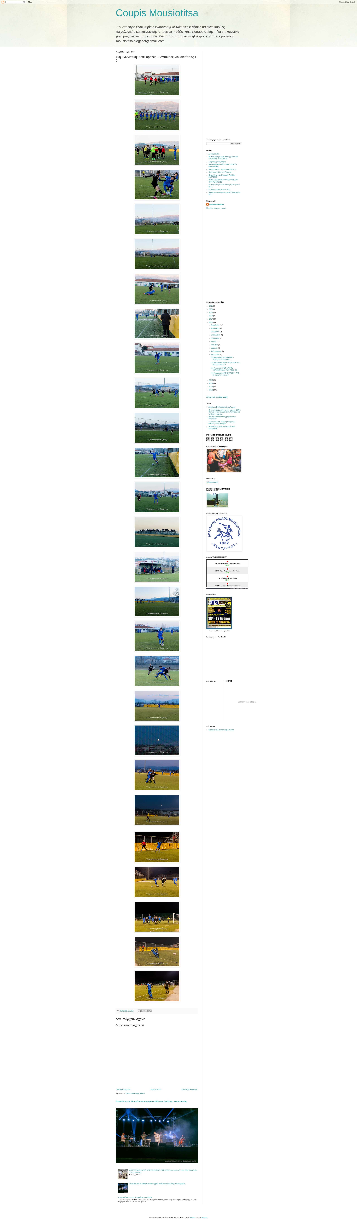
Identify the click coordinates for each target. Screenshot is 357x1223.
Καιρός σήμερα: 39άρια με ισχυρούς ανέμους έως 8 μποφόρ (221, 423)
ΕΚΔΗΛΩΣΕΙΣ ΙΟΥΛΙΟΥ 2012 (219, 190)
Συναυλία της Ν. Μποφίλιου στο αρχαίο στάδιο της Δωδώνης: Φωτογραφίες (151, 1101)
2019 (211, 313)
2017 (211, 319)
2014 (211, 383)
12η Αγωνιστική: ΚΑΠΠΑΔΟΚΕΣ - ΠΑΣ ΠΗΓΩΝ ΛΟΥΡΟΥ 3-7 (225, 374)
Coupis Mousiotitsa (157, 12)
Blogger (205, 1218)
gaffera (192, 1218)
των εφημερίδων (224, 631)
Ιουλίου (214, 341)
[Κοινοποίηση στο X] (144, 1010)
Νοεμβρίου (215, 328)
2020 (211, 309)
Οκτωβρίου (215, 332)
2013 (211, 387)
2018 (211, 316)
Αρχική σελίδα (155, 1089)
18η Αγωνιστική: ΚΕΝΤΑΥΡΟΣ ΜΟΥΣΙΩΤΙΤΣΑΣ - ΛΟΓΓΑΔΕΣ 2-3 (224, 369)
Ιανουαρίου (215, 355)
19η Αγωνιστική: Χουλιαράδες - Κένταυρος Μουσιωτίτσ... (222, 358)
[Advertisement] (223, 93)
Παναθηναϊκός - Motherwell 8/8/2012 (222, 169)
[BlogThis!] (142, 1010)
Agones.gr (240, 588)
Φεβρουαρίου (216, 351)
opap (246, 588)
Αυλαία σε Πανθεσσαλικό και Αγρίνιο (222, 407)
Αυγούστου (215, 338)
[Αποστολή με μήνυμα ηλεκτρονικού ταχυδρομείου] (139, 1010)
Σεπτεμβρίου (216, 335)
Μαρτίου (214, 348)
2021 (211, 306)
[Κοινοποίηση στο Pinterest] (150, 1010)
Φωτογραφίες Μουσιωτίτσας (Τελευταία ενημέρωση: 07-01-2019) (223, 158)
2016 (211, 322)
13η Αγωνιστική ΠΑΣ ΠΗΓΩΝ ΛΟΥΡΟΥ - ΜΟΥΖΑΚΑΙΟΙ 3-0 (226, 364)
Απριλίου (214, 345)
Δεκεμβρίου (215, 325)
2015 (211, 380)
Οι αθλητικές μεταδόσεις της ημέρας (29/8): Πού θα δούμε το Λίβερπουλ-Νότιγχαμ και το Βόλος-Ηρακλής (224, 412)
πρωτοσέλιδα (215, 631)
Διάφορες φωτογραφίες (217, 162)
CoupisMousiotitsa (216, 204)
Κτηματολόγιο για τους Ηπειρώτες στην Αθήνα (135, 1197)
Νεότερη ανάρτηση (123, 1089)
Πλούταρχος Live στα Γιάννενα (219, 172)
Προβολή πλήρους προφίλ (216, 208)
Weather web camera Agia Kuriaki (221, 730)
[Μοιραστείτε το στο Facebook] (147, 1010)
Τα (210, 631)
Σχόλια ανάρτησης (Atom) (135, 1093)
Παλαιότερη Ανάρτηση (189, 1089)
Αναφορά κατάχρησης (216, 397)
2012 (211, 390)
